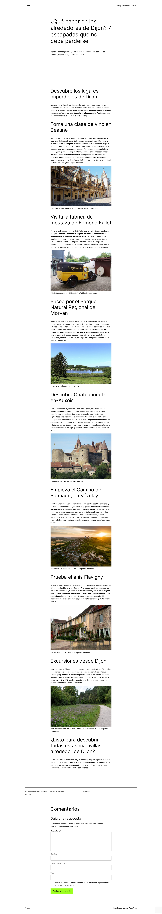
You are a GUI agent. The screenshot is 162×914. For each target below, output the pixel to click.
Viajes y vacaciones (57, 792)
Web (52, 873)
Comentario (56, 831)
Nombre (54, 854)
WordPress (133, 908)
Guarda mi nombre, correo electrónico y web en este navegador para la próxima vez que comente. (81, 884)
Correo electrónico (59, 863)
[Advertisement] (81, 71)
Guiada (27, 6)
